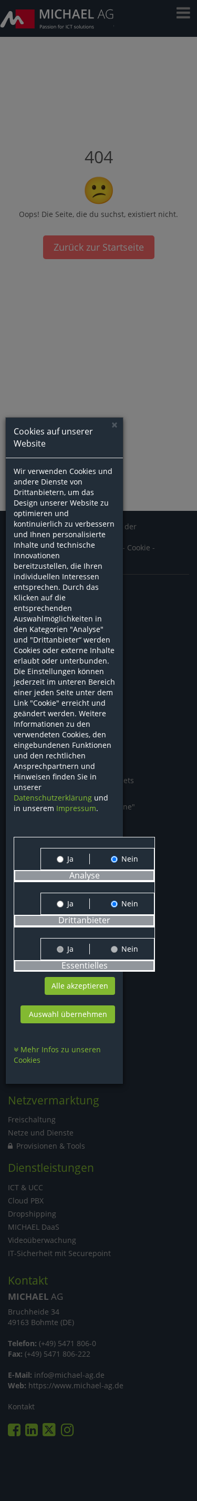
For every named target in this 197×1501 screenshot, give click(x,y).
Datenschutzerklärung (53, 798)
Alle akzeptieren (79, 986)
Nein (129, 859)
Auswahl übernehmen (68, 1014)
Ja (70, 859)
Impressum (76, 808)
